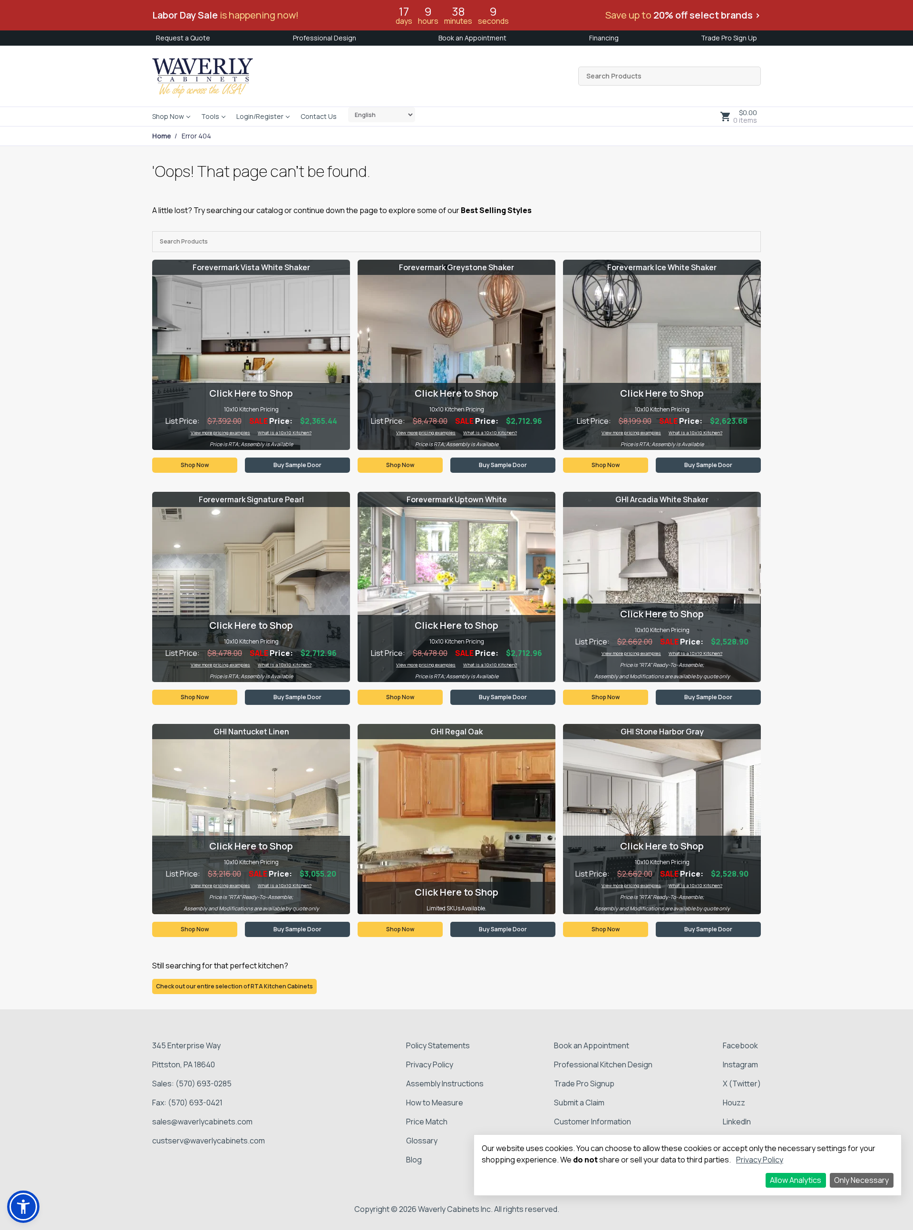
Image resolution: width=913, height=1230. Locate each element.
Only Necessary (861, 1180)
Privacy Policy (429, 1064)
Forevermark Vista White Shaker (251, 267)
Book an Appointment (472, 37)
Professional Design (324, 37)
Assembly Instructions (445, 1083)
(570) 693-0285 (203, 1083)
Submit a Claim (579, 1102)
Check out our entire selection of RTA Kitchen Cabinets (234, 986)
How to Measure (434, 1102)
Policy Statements (438, 1045)
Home (161, 136)
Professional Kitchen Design (603, 1064)
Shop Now (168, 116)
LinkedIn (737, 1121)
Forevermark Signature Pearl (251, 499)
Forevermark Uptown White (457, 499)
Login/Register (259, 116)
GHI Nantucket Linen (251, 731)
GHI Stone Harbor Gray (662, 731)
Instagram (740, 1064)
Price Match (426, 1121)
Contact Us (319, 116)
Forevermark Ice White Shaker (662, 267)
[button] (23, 1206)
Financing (604, 37)
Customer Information (592, 1121)
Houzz (734, 1102)
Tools (210, 116)
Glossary (421, 1140)
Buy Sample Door (297, 465)
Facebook (740, 1045)
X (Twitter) (742, 1083)
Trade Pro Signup (584, 1083)
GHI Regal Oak (456, 731)
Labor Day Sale (185, 15)
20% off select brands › (707, 15)
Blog (414, 1159)
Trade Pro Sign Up (729, 37)
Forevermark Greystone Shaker (456, 267)
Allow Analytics (795, 1180)
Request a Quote (183, 37)
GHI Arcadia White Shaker (662, 499)
